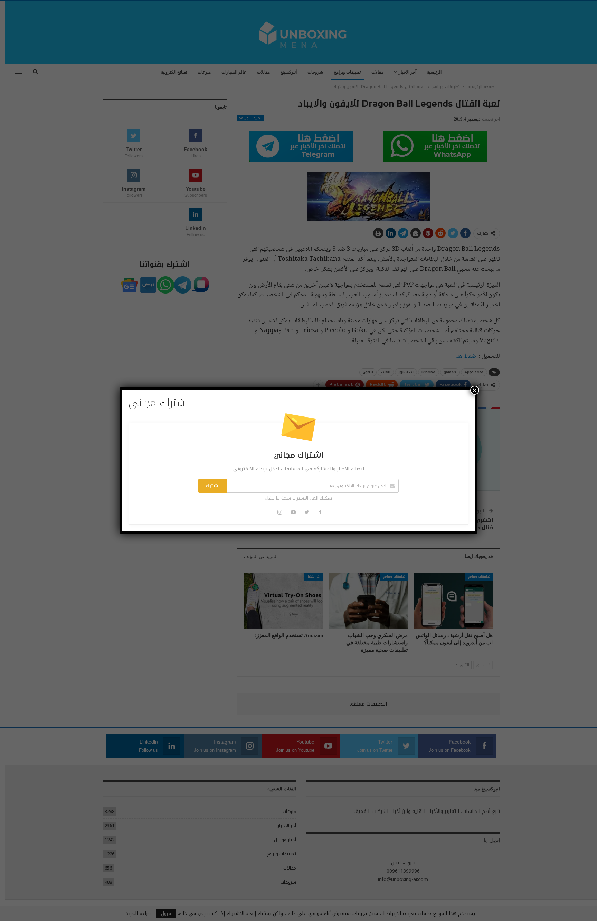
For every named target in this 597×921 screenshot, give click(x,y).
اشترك (213, 486)
